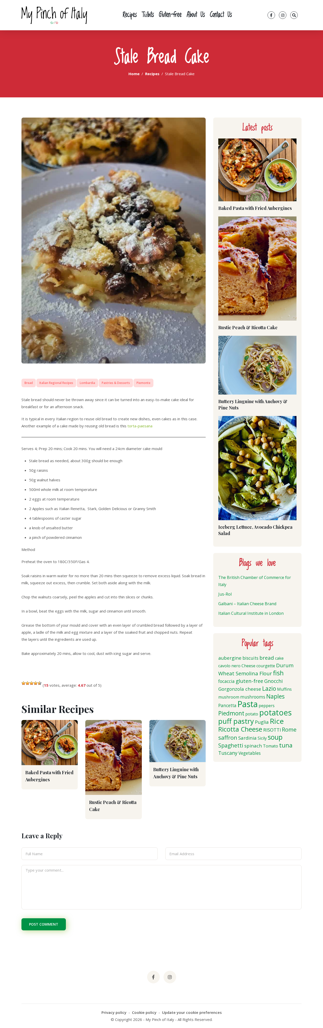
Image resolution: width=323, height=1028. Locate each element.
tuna (285, 745)
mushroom (228, 697)
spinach (253, 745)
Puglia (262, 722)
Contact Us (221, 15)
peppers (267, 705)
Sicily (262, 738)
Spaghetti (230, 745)
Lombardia (87, 383)
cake (279, 658)
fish (278, 673)
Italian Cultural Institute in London (251, 613)
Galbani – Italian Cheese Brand (247, 603)
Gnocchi (273, 681)
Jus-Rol (225, 594)
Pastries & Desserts (116, 383)
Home (134, 73)
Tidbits (148, 15)
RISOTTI (272, 730)
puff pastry (236, 721)
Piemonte (143, 383)
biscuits (250, 658)
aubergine (229, 658)
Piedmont (231, 713)
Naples (275, 696)
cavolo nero (229, 666)
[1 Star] (23, 683)
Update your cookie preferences (192, 1012)
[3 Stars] (32, 683)
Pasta (247, 704)
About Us (196, 15)
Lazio (269, 688)
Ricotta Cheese (240, 729)
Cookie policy (144, 1012)
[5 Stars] (40, 683)
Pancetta (227, 705)
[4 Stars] (36, 683)
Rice (277, 721)
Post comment (43, 924)
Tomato (270, 746)
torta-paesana (139, 425)
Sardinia (247, 738)
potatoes (275, 712)
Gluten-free (170, 15)
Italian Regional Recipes (56, 383)
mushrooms (252, 697)
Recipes (130, 15)
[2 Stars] (27, 683)
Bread (28, 383)
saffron (227, 737)
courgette (265, 666)
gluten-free (249, 680)
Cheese (248, 666)
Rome (289, 729)
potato (251, 714)
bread (266, 657)
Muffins (284, 689)
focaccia (226, 681)
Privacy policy (113, 1012)
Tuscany (227, 752)
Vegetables (249, 753)
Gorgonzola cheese (239, 689)
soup (275, 737)
